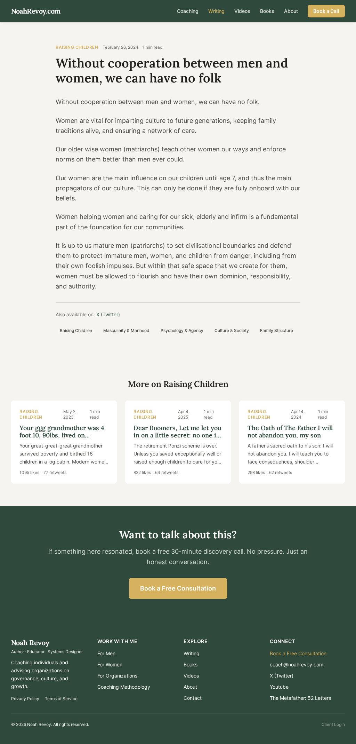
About (291, 11)
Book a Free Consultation (178, 588)
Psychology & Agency (182, 330)
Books (267, 11)
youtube (279, 687)
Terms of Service (61, 698)
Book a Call (326, 11)
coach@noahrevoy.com (296, 664)
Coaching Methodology (123, 687)
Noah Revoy (30, 642)
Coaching (188, 11)
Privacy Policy (25, 698)
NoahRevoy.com (35, 11)
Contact (193, 698)
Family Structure (276, 330)
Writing (216, 11)
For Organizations (117, 676)
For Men (106, 653)
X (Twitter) (108, 314)
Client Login (333, 724)
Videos (242, 11)
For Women (109, 664)
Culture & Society (232, 330)
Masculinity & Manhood (126, 330)
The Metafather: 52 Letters (300, 698)
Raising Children (77, 47)
